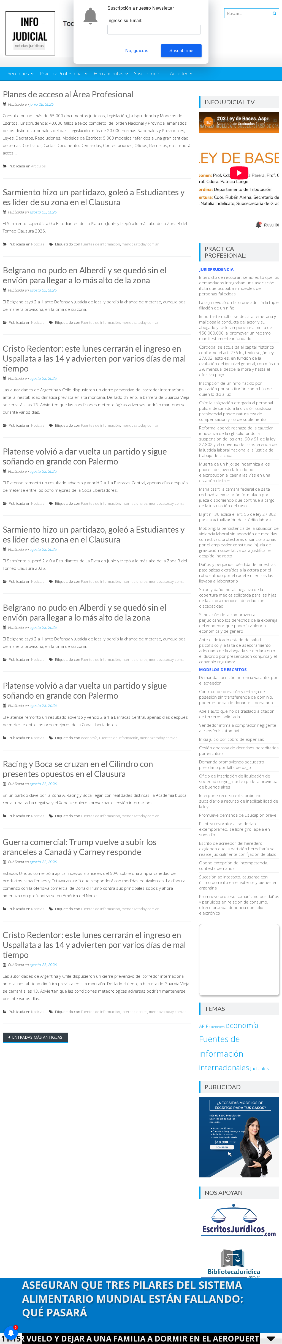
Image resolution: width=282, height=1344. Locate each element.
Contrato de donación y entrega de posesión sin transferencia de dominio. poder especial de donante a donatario (236, 697)
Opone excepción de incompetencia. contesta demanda (233, 865)
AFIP (203, 1026)
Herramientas (108, 73)
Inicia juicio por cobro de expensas (231, 739)
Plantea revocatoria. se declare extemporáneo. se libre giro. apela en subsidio (234, 829)
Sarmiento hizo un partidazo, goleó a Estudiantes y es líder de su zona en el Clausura (94, 197)
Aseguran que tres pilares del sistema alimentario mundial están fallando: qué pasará (132, 1298)
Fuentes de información (100, 244)
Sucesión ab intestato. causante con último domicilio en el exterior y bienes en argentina (238, 882)
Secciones (18, 73)
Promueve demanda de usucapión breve (237, 815)
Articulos (38, 166)
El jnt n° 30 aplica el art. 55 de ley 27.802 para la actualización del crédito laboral (237, 516)
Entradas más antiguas (36, 1037)
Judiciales (259, 1068)
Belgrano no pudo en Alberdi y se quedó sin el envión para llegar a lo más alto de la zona (84, 275)
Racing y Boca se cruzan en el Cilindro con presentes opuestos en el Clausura (78, 769)
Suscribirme (146, 73)
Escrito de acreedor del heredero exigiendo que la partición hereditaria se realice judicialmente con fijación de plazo (237, 848)
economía (89, 737)
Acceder (179, 73)
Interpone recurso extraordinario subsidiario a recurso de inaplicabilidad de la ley (238, 801)
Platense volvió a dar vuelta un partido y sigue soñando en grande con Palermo (85, 456)
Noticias (37, 244)
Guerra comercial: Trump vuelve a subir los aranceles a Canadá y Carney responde (79, 847)
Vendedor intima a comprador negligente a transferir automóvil (237, 727)
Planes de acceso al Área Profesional (68, 94)
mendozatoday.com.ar (140, 244)
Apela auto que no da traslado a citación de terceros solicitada (237, 713)
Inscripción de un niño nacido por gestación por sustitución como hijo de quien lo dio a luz (235, 388)
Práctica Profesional (61, 73)
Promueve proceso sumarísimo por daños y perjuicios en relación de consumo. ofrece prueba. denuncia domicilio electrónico (239, 905)
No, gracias (136, 50)
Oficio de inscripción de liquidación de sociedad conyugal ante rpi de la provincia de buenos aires (238, 781)
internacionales (134, 503)
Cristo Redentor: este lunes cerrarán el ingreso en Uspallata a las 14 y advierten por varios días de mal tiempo (94, 358)
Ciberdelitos (217, 1027)
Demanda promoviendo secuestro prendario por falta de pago (231, 764)
